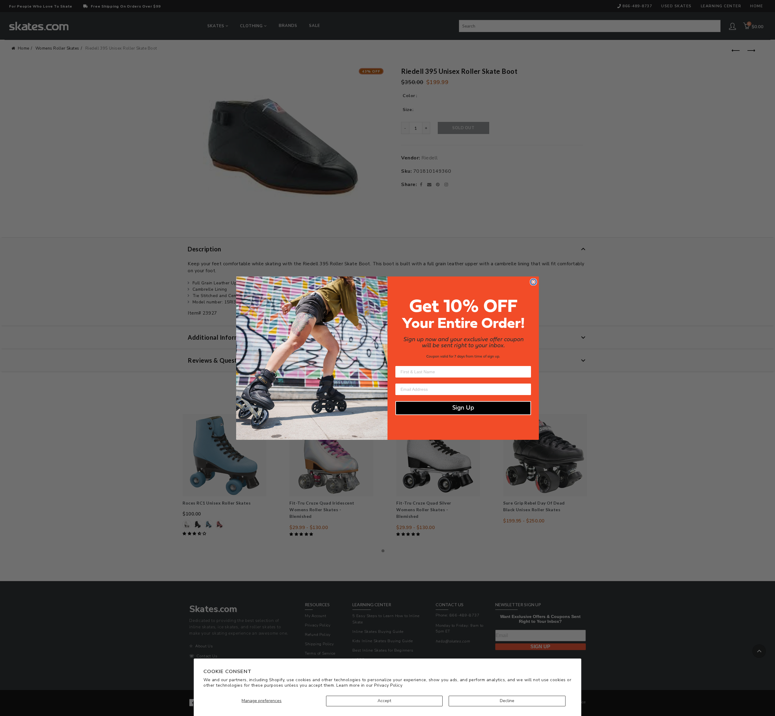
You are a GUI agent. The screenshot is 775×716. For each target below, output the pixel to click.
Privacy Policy (388, 685)
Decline (507, 701)
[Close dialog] (533, 282)
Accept (384, 701)
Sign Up (463, 408)
